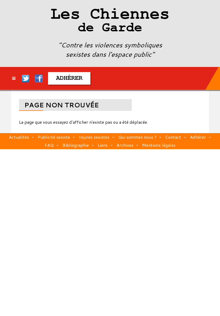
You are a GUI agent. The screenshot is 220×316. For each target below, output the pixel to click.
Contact (173, 137)
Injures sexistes (94, 137)
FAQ (49, 145)
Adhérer (198, 137)
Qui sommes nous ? (137, 137)
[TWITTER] (26, 78)
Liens (103, 145)
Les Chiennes (110, 21)
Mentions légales (158, 145)
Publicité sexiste (54, 137)
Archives (124, 145)
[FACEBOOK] (39, 78)
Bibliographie (76, 145)
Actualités (19, 137)
